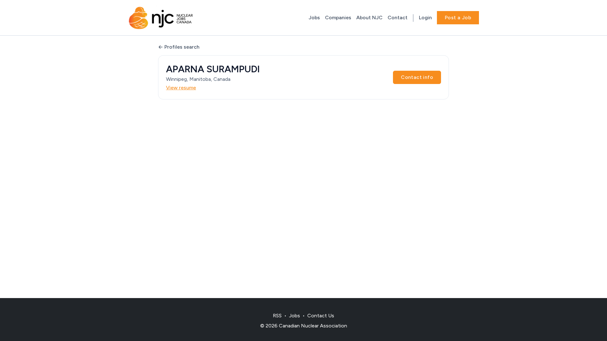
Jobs (314, 18)
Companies (338, 18)
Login (425, 18)
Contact (398, 18)
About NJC (369, 18)
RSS (277, 316)
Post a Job (458, 18)
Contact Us (320, 316)
